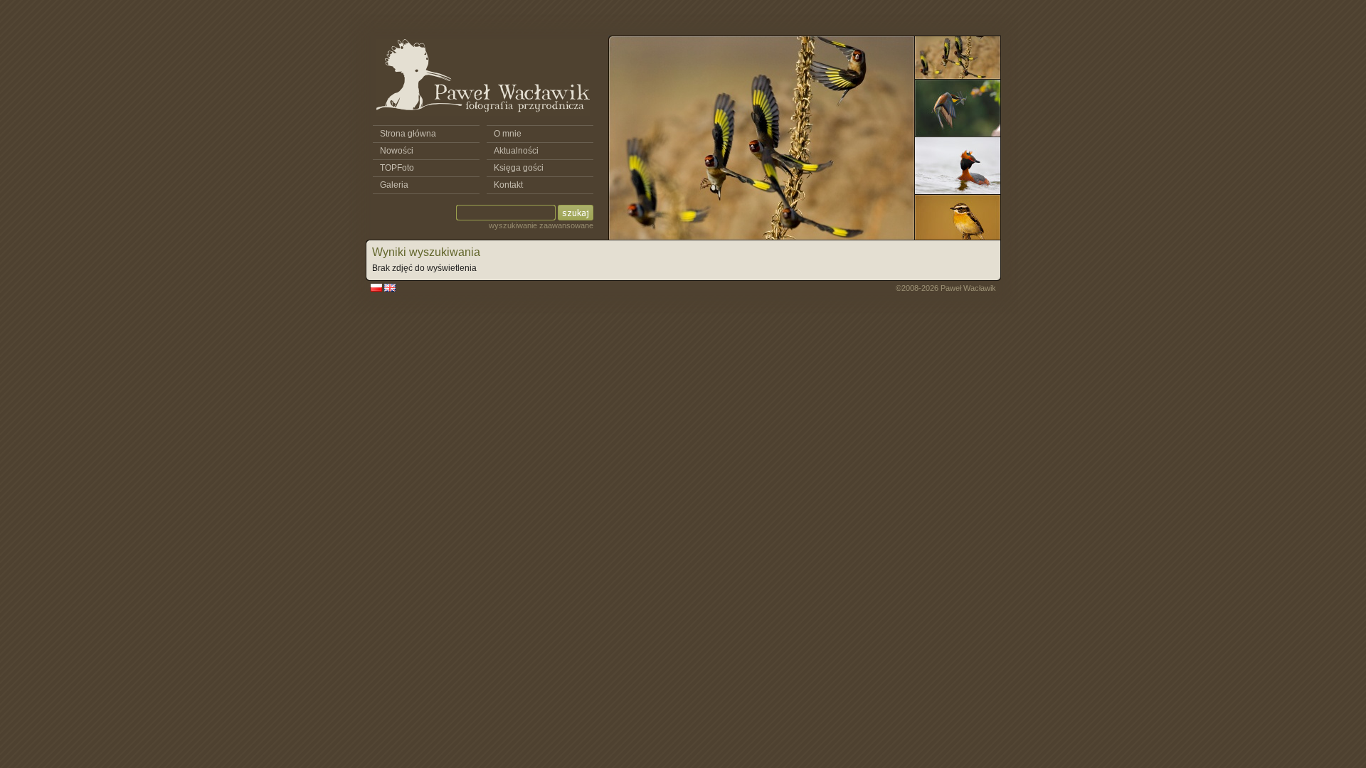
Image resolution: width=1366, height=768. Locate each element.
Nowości (396, 151)
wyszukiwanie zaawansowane (541, 225)
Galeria (394, 185)
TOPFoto (397, 168)
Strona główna (408, 134)
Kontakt (508, 185)
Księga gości (519, 168)
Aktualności (516, 151)
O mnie (507, 134)
